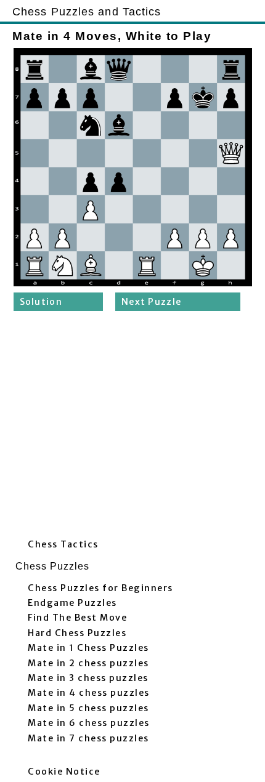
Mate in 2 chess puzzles (88, 663)
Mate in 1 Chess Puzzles (88, 647)
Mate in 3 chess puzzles (88, 677)
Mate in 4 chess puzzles (89, 692)
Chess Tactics (63, 544)
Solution (41, 301)
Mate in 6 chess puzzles (89, 722)
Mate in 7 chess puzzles (88, 738)
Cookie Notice (64, 771)
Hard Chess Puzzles (77, 633)
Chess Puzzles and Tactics (86, 11)
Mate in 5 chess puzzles (88, 708)
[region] (132, 428)
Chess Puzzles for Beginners (100, 588)
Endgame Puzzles (72, 602)
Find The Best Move (77, 617)
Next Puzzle (151, 301)
